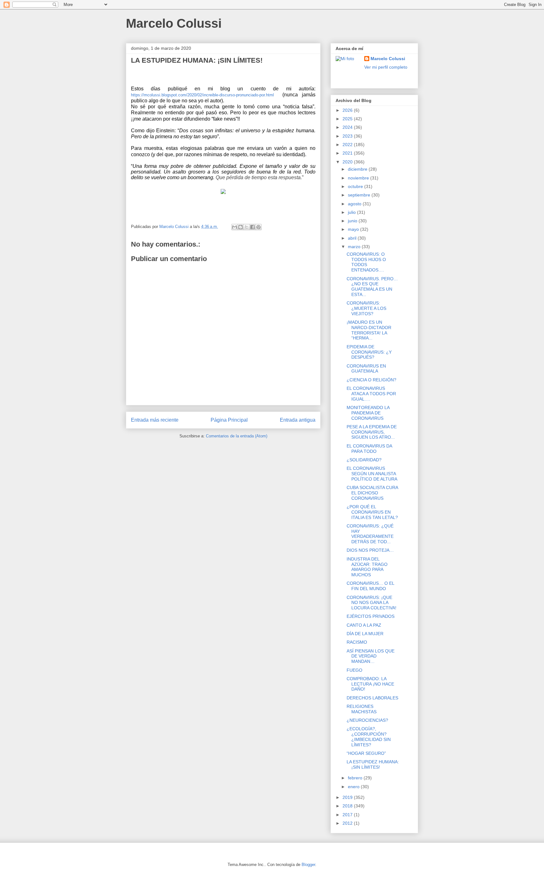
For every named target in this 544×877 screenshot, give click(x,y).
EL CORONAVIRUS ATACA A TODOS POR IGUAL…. (371, 393)
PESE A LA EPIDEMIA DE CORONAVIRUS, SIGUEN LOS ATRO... (372, 432)
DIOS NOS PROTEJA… (370, 550)
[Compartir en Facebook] (252, 227)
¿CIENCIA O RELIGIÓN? (371, 379)
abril (353, 238)
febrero (356, 777)
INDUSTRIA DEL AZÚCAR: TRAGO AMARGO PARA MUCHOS (367, 566)
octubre (356, 186)
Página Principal (229, 420)
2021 (348, 153)
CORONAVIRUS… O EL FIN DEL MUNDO (370, 586)
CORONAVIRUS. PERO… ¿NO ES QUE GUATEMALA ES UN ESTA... (372, 286)
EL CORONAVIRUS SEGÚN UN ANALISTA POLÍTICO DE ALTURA (372, 473)
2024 (348, 127)
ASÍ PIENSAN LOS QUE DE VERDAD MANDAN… (370, 656)
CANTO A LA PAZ (364, 625)
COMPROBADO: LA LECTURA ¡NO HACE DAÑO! (370, 684)
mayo (354, 229)
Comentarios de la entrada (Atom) (236, 436)
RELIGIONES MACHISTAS (362, 709)
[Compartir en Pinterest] (258, 227)
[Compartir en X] (246, 227)
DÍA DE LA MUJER (365, 633)
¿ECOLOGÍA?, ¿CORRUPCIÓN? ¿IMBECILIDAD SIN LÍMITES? (369, 736)
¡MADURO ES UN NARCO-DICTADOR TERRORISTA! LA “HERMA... (369, 330)
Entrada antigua (297, 420)
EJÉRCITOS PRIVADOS (370, 616)
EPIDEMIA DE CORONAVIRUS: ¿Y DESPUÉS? (369, 352)
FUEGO (354, 670)
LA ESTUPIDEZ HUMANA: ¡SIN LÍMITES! (373, 764)
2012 (348, 823)
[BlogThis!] (240, 227)
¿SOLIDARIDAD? (364, 459)
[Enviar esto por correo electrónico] (234, 227)
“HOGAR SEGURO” (366, 753)
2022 (348, 144)
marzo (355, 246)
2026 (348, 110)
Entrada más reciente (154, 420)
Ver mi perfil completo (385, 67)
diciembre (358, 169)
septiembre (359, 194)
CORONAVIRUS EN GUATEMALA (366, 368)
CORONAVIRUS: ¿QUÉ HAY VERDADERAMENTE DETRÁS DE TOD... (370, 533)
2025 (348, 118)
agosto (355, 203)
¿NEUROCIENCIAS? (367, 720)
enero (354, 786)
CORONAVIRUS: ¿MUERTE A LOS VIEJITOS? (366, 308)
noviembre (359, 177)
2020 (348, 161)
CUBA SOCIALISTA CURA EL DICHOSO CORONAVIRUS (372, 493)
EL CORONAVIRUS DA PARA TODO (369, 448)
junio (353, 220)
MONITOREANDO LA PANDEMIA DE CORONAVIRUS (368, 413)
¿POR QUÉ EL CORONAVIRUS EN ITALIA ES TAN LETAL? (372, 512)
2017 (348, 814)
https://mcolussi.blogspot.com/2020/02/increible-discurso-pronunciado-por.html (202, 95)
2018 (348, 805)
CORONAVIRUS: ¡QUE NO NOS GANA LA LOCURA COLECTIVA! (371, 603)
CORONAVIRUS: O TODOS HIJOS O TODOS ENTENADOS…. (366, 262)
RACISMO (357, 642)
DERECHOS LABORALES (372, 697)
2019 (348, 797)
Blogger (308, 864)
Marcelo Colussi (174, 23)
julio (352, 212)
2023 (348, 136)
